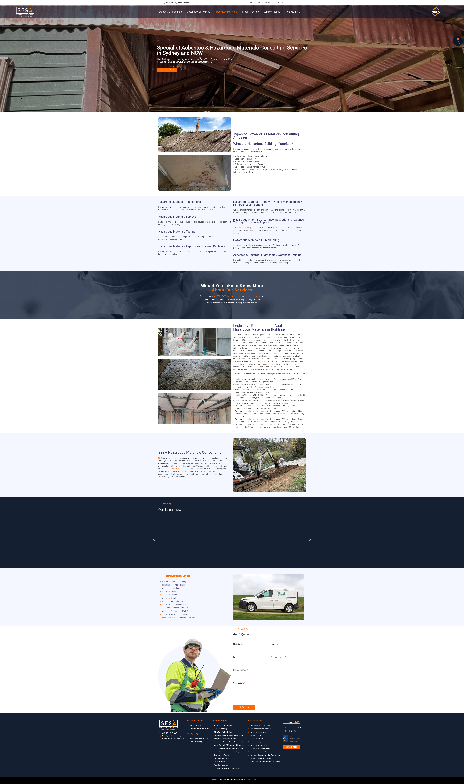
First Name (238, 644)
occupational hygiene (246, 228)
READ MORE (219, 560)
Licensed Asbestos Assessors (173, 469)
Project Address (240, 670)
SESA (160, 458)
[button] (283, 3)
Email (236, 657)
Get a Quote (458, 42)
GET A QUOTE (232, 560)
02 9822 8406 (220, 296)
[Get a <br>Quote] (458, 39)
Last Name (276, 644)
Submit (242, 707)
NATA (163, 239)
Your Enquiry (239, 683)
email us (230, 296)
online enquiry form (253, 296)
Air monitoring (239, 245)
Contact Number (278, 657)
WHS (267, 364)
